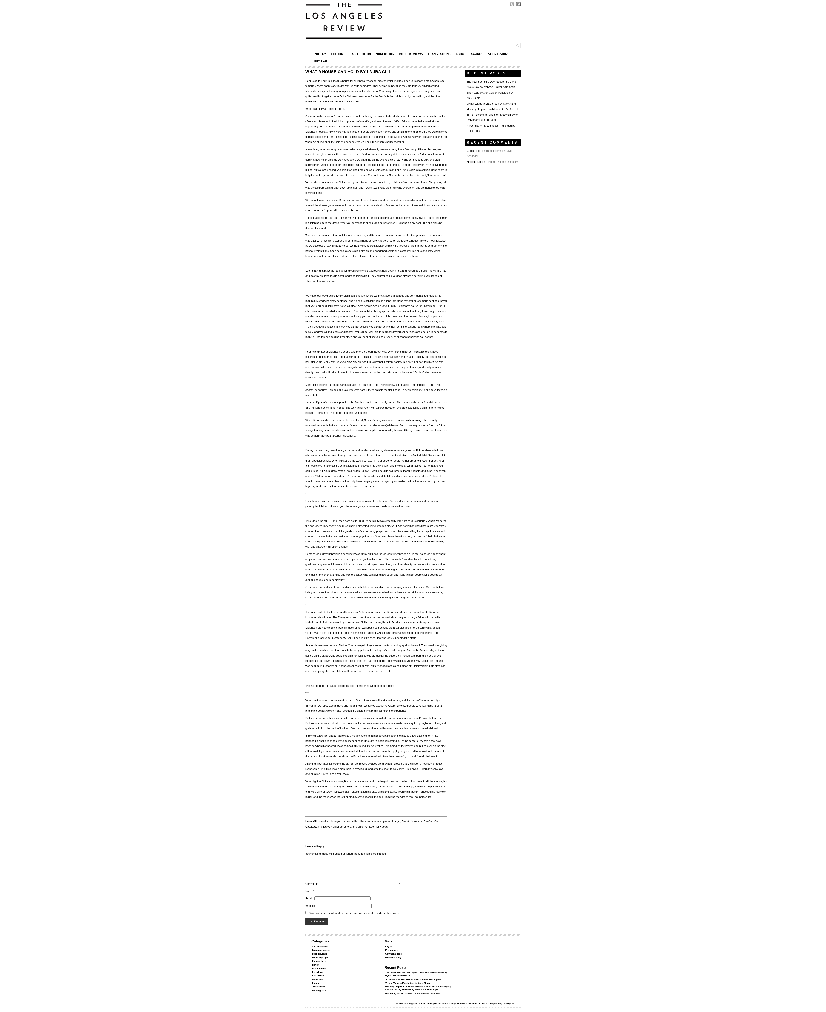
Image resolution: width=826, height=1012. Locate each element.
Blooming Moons (321, 950)
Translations (439, 54)
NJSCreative (483, 1004)
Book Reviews (411, 54)
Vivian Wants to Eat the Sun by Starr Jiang (491, 103)
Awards (477, 54)
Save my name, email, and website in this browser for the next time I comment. (354, 913)
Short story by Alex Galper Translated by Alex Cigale (413, 979)
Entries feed (391, 950)
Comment (312, 883)
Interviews (317, 972)
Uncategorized (319, 990)
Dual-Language (320, 957)
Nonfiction (385, 54)
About (461, 54)
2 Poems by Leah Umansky (502, 161)
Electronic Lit (319, 961)
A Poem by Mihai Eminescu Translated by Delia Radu (413, 993)
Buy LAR (320, 61)
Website (310, 905)
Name (309, 891)
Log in (388, 946)
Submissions (498, 54)
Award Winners (320, 946)
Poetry (320, 54)
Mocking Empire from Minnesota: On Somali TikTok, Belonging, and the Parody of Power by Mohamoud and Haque (492, 114)
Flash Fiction (359, 54)
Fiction (337, 54)
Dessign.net (509, 1004)
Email (309, 898)
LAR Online (318, 976)
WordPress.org (393, 957)
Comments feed (393, 954)
